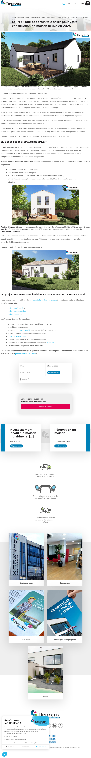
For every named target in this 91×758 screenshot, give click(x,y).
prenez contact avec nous (25, 354)
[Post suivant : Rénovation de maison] (88, 437)
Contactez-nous (45, 406)
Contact (81, 3)
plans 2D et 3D (24, 330)
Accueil (14, 17)
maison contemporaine (17, 311)
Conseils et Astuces (24, 17)
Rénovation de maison (65, 431)
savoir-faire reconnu (18, 336)
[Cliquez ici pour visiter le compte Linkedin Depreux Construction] (54, 725)
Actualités (26, 640)
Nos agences (64, 583)
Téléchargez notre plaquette (64, 640)
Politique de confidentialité (56, 747)
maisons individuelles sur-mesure (43, 300)
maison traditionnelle (16, 308)
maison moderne (14, 314)
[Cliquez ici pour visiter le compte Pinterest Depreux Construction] (60, 725)
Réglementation (35, 17)
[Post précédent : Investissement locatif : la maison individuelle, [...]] (3, 437)
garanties (50, 343)
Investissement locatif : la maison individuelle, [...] (23, 433)
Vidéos (45, 696)
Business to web (75, 747)
